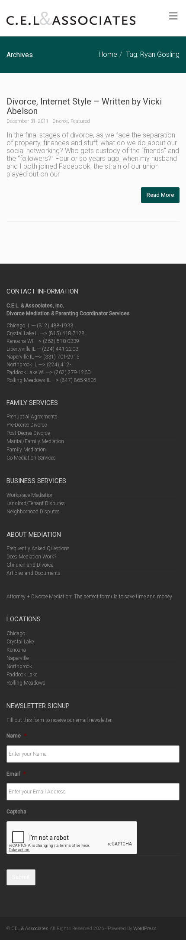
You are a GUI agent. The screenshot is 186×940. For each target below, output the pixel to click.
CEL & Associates (29, 928)
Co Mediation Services (31, 458)
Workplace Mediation (30, 495)
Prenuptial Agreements (32, 417)
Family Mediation (26, 450)
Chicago (15, 633)
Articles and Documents (33, 573)
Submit (21, 877)
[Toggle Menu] (173, 16)
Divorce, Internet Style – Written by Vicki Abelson (84, 106)
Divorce (60, 121)
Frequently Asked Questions (38, 548)
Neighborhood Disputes (33, 512)
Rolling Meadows (25, 683)
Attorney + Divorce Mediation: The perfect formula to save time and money (89, 597)
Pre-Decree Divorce (26, 425)
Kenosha (16, 650)
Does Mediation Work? (31, 557)
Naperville (17, 658)
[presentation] (72, 838)
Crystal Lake (20, 642)
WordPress (145, 928)
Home (108, 54)
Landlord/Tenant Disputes (35, 503)
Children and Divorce (29, 565)
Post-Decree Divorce (28, 433)
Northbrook (19, 666)
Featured (80, 121)
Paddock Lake (21, 675)
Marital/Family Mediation (35, 441)
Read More (160, 195)
